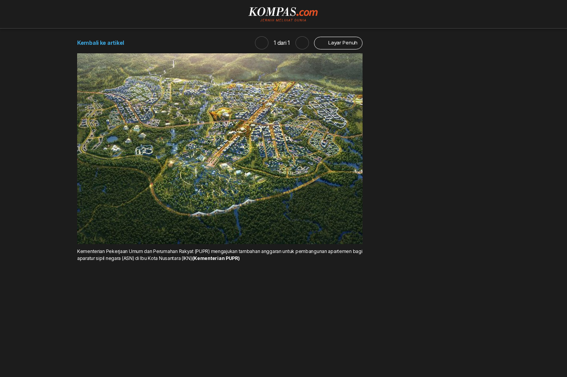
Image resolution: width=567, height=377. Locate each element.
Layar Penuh (342, 42)
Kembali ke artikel (100, 42)
